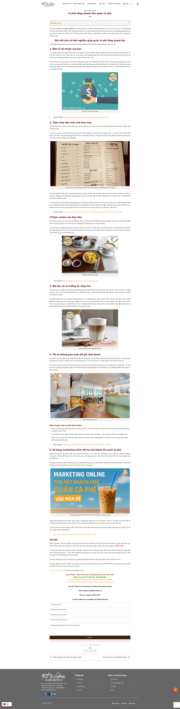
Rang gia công (114, 4)
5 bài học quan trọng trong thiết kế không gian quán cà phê (86, 444)
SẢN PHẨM (91, 4)
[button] (131, 3)
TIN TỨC (102, 4)
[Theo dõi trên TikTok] (48, 694)
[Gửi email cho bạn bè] (91, 651)
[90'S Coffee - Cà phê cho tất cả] (48, 3)
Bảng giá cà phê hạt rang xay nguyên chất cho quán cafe (86, 117)
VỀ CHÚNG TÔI (78, 4)
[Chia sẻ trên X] (88, 651)
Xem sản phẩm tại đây (57, 570)
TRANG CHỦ (67, 4)
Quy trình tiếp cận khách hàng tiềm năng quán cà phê (74, 534)
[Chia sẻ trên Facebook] (85, 651)
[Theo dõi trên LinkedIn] (54, 694)
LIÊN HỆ (125, 4)
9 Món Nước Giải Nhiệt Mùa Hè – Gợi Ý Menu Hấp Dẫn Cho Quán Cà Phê (92, 212)
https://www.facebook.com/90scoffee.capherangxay (93, 586)
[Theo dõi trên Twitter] (51, 694)
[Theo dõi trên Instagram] (45, 694)
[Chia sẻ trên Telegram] (95, 651)
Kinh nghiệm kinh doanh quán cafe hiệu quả (81, 281)
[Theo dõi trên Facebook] (42, 694)
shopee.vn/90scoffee (93, 595)
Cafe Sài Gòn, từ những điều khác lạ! (115, 657)
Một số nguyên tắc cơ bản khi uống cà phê (67, 657)
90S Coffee (120, 546)
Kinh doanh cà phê (90, 11)
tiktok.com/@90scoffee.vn (92, 591)
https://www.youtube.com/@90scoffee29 (93, 599)
